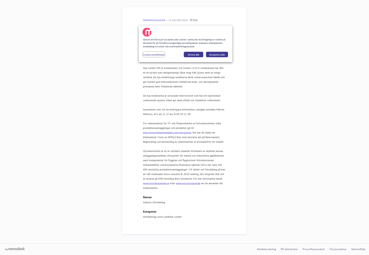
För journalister (338, 249)
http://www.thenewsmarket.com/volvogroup (167, 132)
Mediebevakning (266, 249)
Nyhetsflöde (358, 249)
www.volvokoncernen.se (156, 183)
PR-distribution (289, 249)
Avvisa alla (193, 54)
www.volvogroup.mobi (188, 183)
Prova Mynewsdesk (314, 249)
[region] (185, 44)
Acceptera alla (217, 54)
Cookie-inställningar (154, 54)
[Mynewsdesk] (14, 249)
